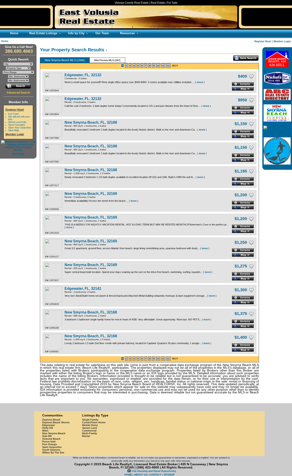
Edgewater (48, 425)
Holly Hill (47, 427)
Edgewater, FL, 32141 (83, 288)
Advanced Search (18, 92)
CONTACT (155, 474)
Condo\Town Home (93, 422)
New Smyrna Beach (53, 433)
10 (158, 65)
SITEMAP (169, 474)
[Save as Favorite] (251, 76)
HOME (128, 474)
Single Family (90, 419)
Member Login (282, 41)
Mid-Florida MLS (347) (107, 60)
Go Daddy (18, 153)
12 (168, 65)
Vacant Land (89, 427)
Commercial (89, 430)
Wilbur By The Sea (53, 452)
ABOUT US (140, 474)
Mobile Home (90, 425)
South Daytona (51, 449)
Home (4, 41)
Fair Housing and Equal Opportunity (154, 471)
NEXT (175, 65)
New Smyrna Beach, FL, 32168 (91, 122)
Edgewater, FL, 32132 (83, 75)
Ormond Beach (51, 438)
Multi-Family (89, 433)
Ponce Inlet (49, 441)
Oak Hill (47, 436)
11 (163, 65)
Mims (45, 430)
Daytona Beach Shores (56, 422)
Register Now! (262, 41)
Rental (86, 436)
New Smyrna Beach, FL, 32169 (91, 194)
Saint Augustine (52, 447)
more (200, 82)
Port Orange (49, 444)
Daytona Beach (51, 419)
